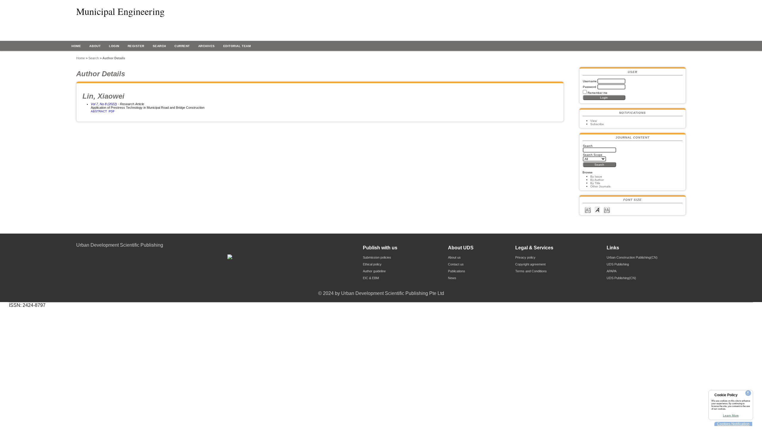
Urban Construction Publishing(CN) (632, 257)
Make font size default (597, 209)
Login (114, 46)
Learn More (731, 415)
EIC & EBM (371, 278)
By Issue (596, 176)
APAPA (611, 271)
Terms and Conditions (531, 271)
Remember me (598, 92)
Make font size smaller (588, 209)
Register (136, 46)
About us (454, 257)
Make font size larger (607, 209)
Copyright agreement (530, 264)
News (452, 278)
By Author (597, 179)
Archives (206, 46)
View (593, 120)
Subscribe (597, 124)
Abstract (99, 111)
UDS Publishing (618, 264)
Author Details (113, 58)
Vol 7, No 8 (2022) (104, 104)
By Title (595, 183)
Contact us (456, 264)
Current (182, 46)
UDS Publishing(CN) (621, 278)
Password (589, 86)
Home (76, 46)
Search (159, 46)
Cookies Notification (733, 424)
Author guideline (374, 271)
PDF (112, 111)
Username (590, 81)
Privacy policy (525, 257)
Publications (456, 271)
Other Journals (600, 186)
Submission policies (377, 257)
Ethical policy (372, 264)
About (95, 46)
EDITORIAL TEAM (237, 46)
